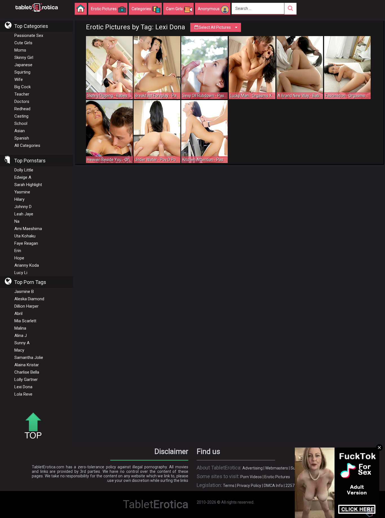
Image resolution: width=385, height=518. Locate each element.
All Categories (27, 145)
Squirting (22, 72)
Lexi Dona (23, 386)
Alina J (20, 335)
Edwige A (22, 177)
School (20, 123)
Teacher (21, 94)
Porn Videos (251, 477)
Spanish (21, 138)
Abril (18, 313)
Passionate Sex (28, 35)
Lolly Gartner (26, 379)
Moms (20, 50)
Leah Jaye (23, 214)
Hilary (19, 199)
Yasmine (22, 192)
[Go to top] (35, 426)
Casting (21, 116)
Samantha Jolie (28, 357)
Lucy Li (20, 272)
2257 (290, 485)
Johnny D (23, 206)
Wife (18, 79)
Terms (228, 485)
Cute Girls (23, 42)
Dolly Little (23, 170)
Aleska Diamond (29, 298)
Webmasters (276, 468)
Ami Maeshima (28, 228)
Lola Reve (23, 394)
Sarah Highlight (28, 184)
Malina (20, 328)
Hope (19, 258)
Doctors (21, 101)
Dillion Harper (26, 306)
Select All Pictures (215, 27)
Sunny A (22, 342)
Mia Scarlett (25, 320)
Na (16, 221)
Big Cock (22, 86)
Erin (17, 250)
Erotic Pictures (277, 477)
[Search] (290, 8)
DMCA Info (273, 485)
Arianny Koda (26, 265)
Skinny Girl (23, 57)
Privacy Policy (249, 485)
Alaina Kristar (26, 364)
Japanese (23, 64)
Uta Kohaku (25, 236)
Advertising (252, 468)
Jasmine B (24, 291)
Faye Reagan (26, 243)
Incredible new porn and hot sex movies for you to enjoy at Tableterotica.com (36, 7)
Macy (19, 350)
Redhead (22, 108)
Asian (19, 130)
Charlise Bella (26, 372)
